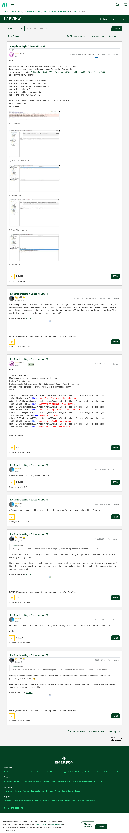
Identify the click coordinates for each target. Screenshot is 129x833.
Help (122, 19)
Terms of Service (64, 781)
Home (7, 12)
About (26, 791)
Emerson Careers (37, 791)
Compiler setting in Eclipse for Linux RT (27, 46)
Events (77, 791)
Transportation (116, 771)
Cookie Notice (56, 824)
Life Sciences (90, 771)
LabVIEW (75, 12)
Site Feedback (91, 800)
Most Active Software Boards (56, 12)
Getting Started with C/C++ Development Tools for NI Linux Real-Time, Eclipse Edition (68, 72)
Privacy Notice (40, 824)
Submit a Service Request (74, 800)
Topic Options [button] (13, 36)
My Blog (29, 318)
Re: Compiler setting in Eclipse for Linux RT (29, 293)
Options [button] (115, 55)
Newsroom (50, 791)
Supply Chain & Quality (65, 791)
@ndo (15, 545)
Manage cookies (88, 825)
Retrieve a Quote (49, 781)
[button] (34, 115)
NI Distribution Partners (12, 781)
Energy (63, 771)
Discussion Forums (32, 12)
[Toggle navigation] (17, 5)
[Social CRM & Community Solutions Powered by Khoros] (116, 739)
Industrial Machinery (75, 771)
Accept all (101, 827)
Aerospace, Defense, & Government (35, 771)
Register (103, 19)
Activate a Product (56, 800)
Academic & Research (12, 771)
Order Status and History (32, 781)
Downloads (8, 800)
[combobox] (67, 28)
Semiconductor (102, 771)
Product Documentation (22, 800)
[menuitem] (117, 5)
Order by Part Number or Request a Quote (87, 781)
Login (113, 19)
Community (17, 12)
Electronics (54, 771)
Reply (115, 276)
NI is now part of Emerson (13, 791)
